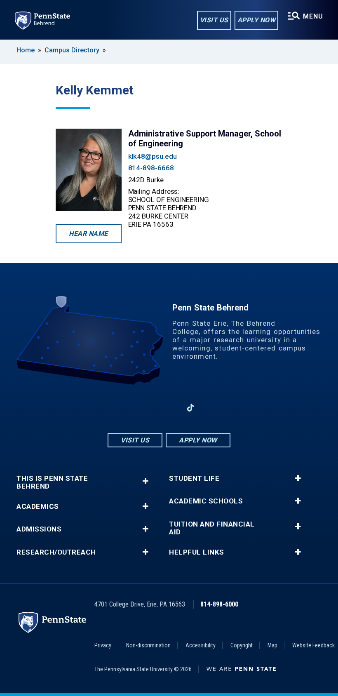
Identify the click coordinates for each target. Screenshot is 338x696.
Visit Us (214, 20)
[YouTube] (212, 407)
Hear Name (88, 233)
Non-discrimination (148, 645)
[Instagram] (147, 407)
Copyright (241, 645)
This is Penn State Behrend (52, 482)
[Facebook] (126, 407)
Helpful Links (196, 552)
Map (272, 645)
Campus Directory (72, 50)
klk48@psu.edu (152, 156)
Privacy (102, 645)
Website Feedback (313, 645)
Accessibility (200, 645)
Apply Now (256, 20)
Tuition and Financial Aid (212, 528)
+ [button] (145, 481)
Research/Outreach (56, 552)
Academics (37, 506)
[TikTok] (191, 408)
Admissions (38, 529)
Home (25, 50)
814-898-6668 (151, 168)
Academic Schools (206, 501)
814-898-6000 (219, 604)
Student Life (194, 478)
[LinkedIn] (169, 407)
